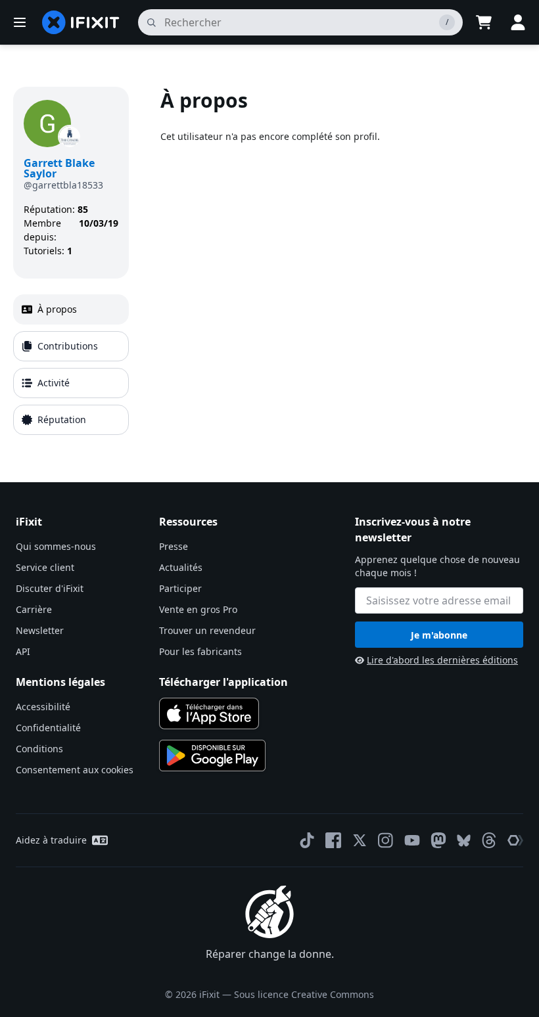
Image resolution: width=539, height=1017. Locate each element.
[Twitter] (359, 840)
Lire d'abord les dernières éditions (442, 660)
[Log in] (518, 22)
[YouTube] (412, 840)
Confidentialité (48, 727)
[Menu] (20, 22)
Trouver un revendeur (207, 630)
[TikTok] (307, 840)
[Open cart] (484, 22)
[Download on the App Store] (209, 713)
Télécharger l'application (223, 682)
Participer (180, 588)
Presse (173, 546)
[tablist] (71, 364)
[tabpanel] (343, 263)
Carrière (34, 609)
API (23, 651)
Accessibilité (43, 706)
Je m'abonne (439, 635)
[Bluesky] (464, 840)
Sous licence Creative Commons (304, 994)
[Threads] (489, 840)
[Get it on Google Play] (212, 755)
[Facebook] (333, 840)
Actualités (180, 567)
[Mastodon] (438, 840)
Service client (45, 567)
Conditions (39, 748)
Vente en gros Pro (198, 609)
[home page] (81, 22)
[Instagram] (386, 840)
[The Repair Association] (515, 840)
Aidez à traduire (51, 840)
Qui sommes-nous (56, 546)
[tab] (71, 309)
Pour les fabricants (200, 651)
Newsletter (40, 630)
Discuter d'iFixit (49, 588)
